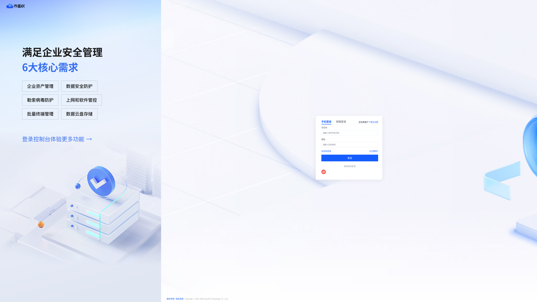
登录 (350, 157)
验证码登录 (326, 151)
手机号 (324, 127)
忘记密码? (373, 151)
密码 (323, 139)
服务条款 (171, 299)
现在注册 (374, 122)
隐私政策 (179, 299)
